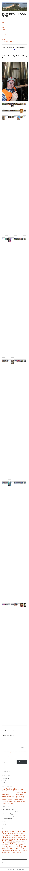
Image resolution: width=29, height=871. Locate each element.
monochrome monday (17, 839)
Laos (9, 792)
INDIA (4, 780)
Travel (10, 848)
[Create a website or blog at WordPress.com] (2, 862)
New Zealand (5, 29)
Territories (10, 799)
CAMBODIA (6, 778)
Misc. (17, 792)
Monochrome (6, 839)
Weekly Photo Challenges (8, 41)
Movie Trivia (22, 792)
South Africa (5, 32)
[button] (3, 104)
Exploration (4, 835)
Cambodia (20, 789)
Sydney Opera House (14, 846)
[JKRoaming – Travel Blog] (14, 5)
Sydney (21, 845)
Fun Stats (4, 34)
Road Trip (23, 842)
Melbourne (22, 837)
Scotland (15, 796)
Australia (4, 24)
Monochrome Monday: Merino (10, 816)
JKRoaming (8, 837)
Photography (11, 843)
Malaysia (13, 792)
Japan (6, 792)
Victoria (21, 799)
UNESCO (4, 850)
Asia (3, 22)
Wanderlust (16, 850)
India (13, 791)
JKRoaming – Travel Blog (14, 15)
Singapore (21, 796)
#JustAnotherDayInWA (8, 831)
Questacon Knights (7, 818)
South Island (12, 798)
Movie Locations (6, 36)
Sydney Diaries (5, 20)
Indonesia (18, 791)
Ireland (23, 791)
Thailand (16, 799)
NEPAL (4, 782)
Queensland (10, 796)
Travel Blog (19, 848)
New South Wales (12, 794)
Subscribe (22, 762)
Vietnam (4, 801)
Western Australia (7, 803)
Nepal (3, 794)
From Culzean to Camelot (9, 809)
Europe (3, 27)
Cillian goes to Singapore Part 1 (10, 814)
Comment (21, 747)
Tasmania (4, 799)
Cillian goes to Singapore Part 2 (10, 811)
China (3, 791)
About (3, 39)
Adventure (19, 831)
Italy (3, 792)
